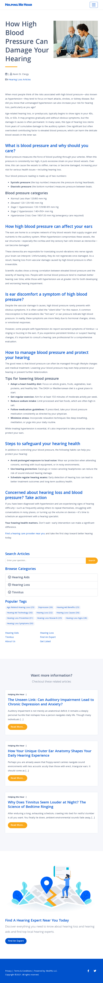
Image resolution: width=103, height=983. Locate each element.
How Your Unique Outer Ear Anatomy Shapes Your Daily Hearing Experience (49, 753)
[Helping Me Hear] (18, 5)
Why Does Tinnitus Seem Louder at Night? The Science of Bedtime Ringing (47, 805)
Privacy (8, 971)
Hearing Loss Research (49, 618)
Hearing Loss (44, 613)
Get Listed (45, 642)
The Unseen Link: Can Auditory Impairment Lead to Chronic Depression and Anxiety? (51, 702)
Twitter (95, 971)
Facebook (88, 971)
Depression (45, 607)
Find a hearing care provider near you (25, 534)
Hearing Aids (12, 633)
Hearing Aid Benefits (68, 607)
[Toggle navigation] (94, 5)
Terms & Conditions (23, 971)
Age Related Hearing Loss (20, 607)
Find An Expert (48, 637)
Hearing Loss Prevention (20, 618)
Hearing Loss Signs (76, 618)
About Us (10, 642)
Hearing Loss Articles (20, 80)
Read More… (19, 727)
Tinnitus (9, 637)
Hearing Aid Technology (20, 613)
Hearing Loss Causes (67, 613)
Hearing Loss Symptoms (20, 623)
